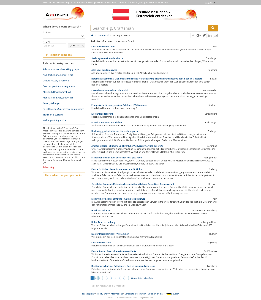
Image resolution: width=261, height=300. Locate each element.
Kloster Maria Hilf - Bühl (103, 46)
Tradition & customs (53, 114)
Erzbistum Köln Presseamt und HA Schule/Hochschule (118, 198)
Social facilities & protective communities (63, 109)
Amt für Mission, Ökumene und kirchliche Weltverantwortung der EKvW (127, 145)
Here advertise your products (63, 175)
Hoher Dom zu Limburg (103, 222)
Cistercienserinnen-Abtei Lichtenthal (109, 90)
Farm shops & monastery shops (59, 86)
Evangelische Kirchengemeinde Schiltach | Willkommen (119, 105)
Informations (116, 293)
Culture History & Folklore (56, 80)
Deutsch (175, 293)
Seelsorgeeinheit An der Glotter (107, 58)
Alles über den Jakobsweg (104, 69)
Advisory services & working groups (61, 69)
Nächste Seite (136, 278)
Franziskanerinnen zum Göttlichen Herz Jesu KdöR (116, 157)
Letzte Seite (148, 278)
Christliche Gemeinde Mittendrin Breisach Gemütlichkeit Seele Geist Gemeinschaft (132, 184)
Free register (88, 293)
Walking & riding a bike (54, 120)
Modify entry (102, 293)
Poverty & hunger (51, 103)
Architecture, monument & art (58, 74)
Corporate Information (135, 293)
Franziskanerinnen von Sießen (106, 122)
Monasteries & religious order (58, 97)
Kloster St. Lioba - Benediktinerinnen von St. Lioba (116, 169)
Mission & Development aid (57, 91)
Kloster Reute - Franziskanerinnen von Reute (113, 251)
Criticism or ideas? (156, 293)
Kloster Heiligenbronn (102, 113)
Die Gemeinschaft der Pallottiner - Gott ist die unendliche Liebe (123, 266)
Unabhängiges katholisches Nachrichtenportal (114, 131)
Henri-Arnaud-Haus (101, 210)
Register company (60, 54)
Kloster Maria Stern (101, 242)
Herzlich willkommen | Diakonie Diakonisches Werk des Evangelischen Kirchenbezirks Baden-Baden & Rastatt (146, 78)
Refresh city (78, 45)
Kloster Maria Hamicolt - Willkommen (110, 233)
